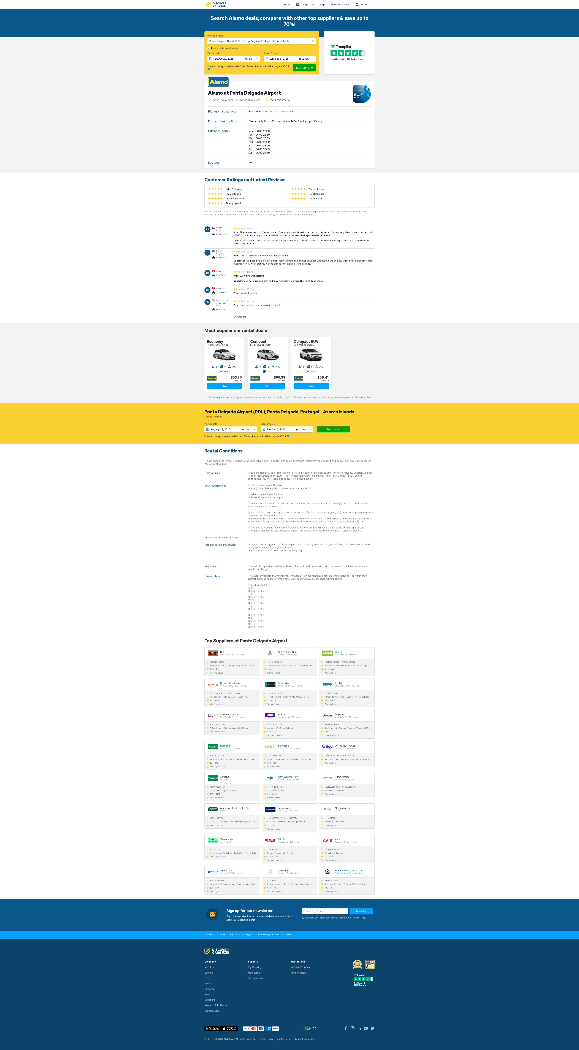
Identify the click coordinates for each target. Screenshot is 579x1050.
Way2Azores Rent (288, 776)
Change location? (213, 416)
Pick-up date (213, 53)
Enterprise (284, 683)
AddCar (282, 839)
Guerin (338, 651)
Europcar (225, 745)
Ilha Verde (283, 745)
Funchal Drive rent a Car (348, 870)
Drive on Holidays (230, 683)
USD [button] (284, 4)
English (306, 4)
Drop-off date (271, 53)
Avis (337, 839)
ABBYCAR (226, 870)
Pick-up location (215, 36)
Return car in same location (224, 48)
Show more (239, 316)
